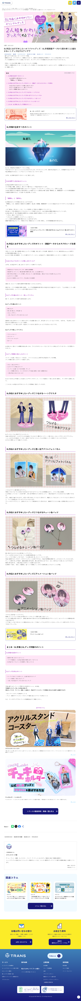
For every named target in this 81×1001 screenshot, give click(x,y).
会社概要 (45, 965)
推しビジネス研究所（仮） (8, 974)
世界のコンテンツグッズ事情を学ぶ (10, 976)
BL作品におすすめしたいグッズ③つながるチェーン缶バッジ (24, 98)
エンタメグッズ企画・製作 (11, 8)
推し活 (14, 54)
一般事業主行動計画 (48, 982)
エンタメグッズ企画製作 (7, 965)
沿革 (44, 971)
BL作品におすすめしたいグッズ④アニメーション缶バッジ (23, 101)
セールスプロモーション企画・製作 (10, 968)
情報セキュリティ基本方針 (49, 976)
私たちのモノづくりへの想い (30, 969)
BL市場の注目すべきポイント (16, 76)
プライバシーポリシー (48, 974)
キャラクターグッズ (21, 54)
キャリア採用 (66, 968)
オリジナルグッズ (8, 54)
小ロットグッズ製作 (6, 971)
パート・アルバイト (67, 971)
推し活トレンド (40, 54)
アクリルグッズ (48, 54)
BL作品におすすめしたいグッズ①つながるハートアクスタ (23, 92)
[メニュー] (79, 3)
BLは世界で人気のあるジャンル (18, 78)
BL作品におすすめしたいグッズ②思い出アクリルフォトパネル (25, 95)
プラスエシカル (5, 979)
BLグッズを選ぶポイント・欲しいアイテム (21, 87)
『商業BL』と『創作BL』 (16, 80)
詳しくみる (73, 754)
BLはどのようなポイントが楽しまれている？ (21, 85)
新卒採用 (65, 965)
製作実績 (24, 962)
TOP (3, 8)
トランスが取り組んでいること (28, 972)
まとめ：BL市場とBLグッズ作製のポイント (19, 104)
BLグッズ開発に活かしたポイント (19, 89)
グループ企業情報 (47, 968)
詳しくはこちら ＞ (70, 118)
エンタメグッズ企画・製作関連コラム (27, 8)
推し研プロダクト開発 (31, 54)
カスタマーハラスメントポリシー (51, 979)
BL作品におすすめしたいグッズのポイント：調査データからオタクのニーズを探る (30, 83)
